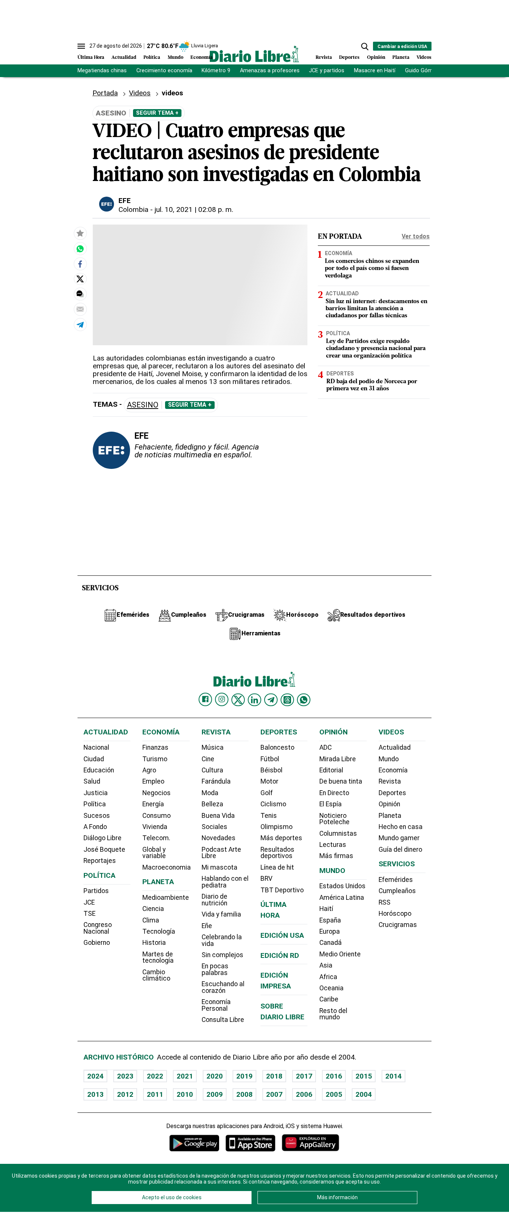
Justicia (95, 793)
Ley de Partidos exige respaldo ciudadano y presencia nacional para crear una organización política (376, 349)
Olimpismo (276, 827)
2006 (304, 1094)
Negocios (156, 793)
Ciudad (93, 759)
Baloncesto (277, 747)
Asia (325, 965)
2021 (185, 1076)
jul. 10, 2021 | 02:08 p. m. (194, 209)
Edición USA (282, 935)
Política (151, 57)
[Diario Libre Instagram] (221, 699)
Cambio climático (156, 975)
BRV (266, 878)
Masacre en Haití (374, 70)
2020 (214, 1076)
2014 (393, 1076)
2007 (274, 1094)
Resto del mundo (333, 1014)
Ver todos (416, 236)
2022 (155, 1076)
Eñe (207, 926)
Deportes (349, 57)
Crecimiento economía (164, 70)
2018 (274, 1076)
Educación (98, 770)
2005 (334, 1094)
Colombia (133, 209)
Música (213, 747)
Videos (424, 57)
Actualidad (123, 57)
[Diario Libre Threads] (287, 699)
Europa (329, 931)
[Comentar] (80, 294)
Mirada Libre (337, 759)
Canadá (330, 942)
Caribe (328, 999)
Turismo (154, 759)
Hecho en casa (401, 827)
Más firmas (336, 856)
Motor (269, 781)
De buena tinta (340, 781)
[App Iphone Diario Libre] (250, 1143)
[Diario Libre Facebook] (205, 699)
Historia (154, 942)
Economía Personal (216, 1005)
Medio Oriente (340, 954)
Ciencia (153, 908)
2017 (304, 1076)
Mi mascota (219, 867)
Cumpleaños (397, 891)
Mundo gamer (399, 838)
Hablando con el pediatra (225, 882)
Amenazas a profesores (270, 70)
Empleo (153, 781)
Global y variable (154, 853)
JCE (89, 902)
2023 (125, 1076)
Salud (91, 781)
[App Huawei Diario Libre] (310, 1143)
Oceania (331, 988)
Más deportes (281, 838)
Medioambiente (165, 897)
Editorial (331, 770)
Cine (208, 759)
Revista (324, 57)
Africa (328, 977)
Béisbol (271, 770)
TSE (89, 913)
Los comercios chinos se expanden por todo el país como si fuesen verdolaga (372, 268)
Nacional (96, 747)
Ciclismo (273, 804)
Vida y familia (221, 914)
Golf (266, 793)
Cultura (212, 770)
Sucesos (96, 815)
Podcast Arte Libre (221, 853)
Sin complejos (222, 955)
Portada (105, 93)
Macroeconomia (166, 867)
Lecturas (332, 844)
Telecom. (156, 838)
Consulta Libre (223, 1019)
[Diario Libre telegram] (271, 699)
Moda (210, 793)
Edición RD (279, 955)
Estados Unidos (342, 886)
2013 (95, 1094)
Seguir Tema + (157, 112)
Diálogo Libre (102, 838)
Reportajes (99, 860)
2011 (155, 1094)
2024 (95, 1076)
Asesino (142, 405)
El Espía (330, 804)
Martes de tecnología (158, 957)
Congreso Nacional (97, 928)
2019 (244, 1076)
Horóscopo (395, 913)
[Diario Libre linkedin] (254, 699)
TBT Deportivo (282, 890)
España (330, 920)
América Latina (341, 897)
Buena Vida (218, 815)
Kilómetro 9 (216, 70)
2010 (185, 1094)
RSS (385, 902)
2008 (244, 1094)
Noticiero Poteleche (334, 819)
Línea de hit (277, 867)
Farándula (216, 781)
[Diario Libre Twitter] (238, 699)
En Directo (334, 793)
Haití (326, 908)
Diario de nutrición (214, 900)
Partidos (96, 891)
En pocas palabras (215, 969)
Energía (153, 804)
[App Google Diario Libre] (194, 1143)
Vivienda (154, 827)
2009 (214, 1094)
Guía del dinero (400, 849)
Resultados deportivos (277, 853)
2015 (363, 1076)
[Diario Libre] (254, 53)
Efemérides (396, 879)
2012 (125, 1094)
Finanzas (155, 747)
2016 (334, 1076)
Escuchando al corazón (223, 987)
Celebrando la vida (222, 940)
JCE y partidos (326, 70)
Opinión (376, 57)
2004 (363, 1094)
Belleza (212, 804)
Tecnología (158, 931)
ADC (325, 747)
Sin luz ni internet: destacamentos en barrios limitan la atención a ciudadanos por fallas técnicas (376, 309)
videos (172, 93)
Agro (149, 770)
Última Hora (91, 57)
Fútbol (269, 759)
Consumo (156, 815)
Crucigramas (398, 924)
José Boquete (104, 849)
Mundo (175, 57)
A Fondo (95, 827)
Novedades (218, 838)
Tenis (268, 815)
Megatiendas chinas (102, 70)
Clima (150, 920)
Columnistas (338, 833)
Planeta (401, 57)
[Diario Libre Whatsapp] (303, 699)
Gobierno (96, 942)
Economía (201, 57)
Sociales (214, 827)
